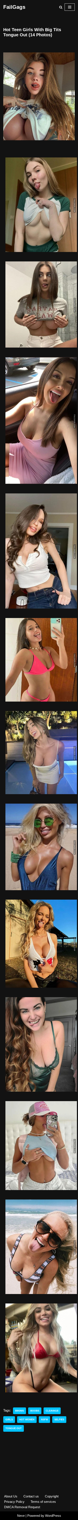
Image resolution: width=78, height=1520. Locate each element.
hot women (26, 1419)
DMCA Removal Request (22, 1507)
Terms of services (43, 1501)
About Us (10, 1496)
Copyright (51, 1496)
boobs (34, 1410)
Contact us (31, 1496)
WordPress (53, 1515)
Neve (21, 1515)
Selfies (59, 1419)
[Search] (60, 7)
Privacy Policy (14, 1501)
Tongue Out (13, 1428)
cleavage (52, 1410)
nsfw (44, 1419)
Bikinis (19, 1410)
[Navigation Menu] (70, 7)
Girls (9, 1419)
